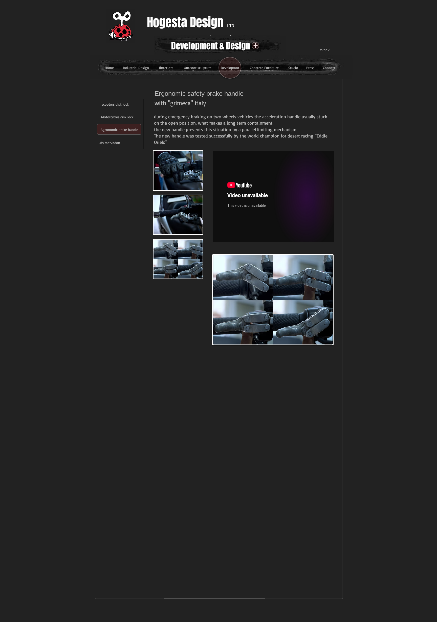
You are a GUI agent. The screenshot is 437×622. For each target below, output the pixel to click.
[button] (197, 67)
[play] (325, 336)
